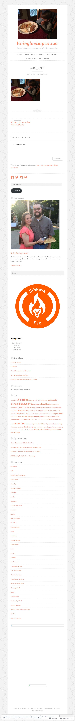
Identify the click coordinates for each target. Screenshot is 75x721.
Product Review (23, 419)
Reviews (13, 557)
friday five (45, 407)
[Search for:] (37, 273)
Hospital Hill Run (22, 414)
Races (46, 58)
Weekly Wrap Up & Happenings (20, 609)
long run (55, 413)
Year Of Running (16, 618)
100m (12, 471)
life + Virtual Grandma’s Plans (19, 375)
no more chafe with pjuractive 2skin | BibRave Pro (26, 447)
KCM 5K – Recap (16, 362)
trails (55, 424)
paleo (12, 531)
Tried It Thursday (16, 575)
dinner (24, 407)
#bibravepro (32, 400)
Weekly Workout (15, 429)
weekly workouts (23, 430)
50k (41, 400)
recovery (43, 419)
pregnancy (14, 536)
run (53, 419)
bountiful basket (36, 404)
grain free (14, 510)
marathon (14, 416)
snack (35, 424)
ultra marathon (18, 427)
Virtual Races (15, 596)
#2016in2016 (14, 400)
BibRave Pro (52, 54)
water (34, 427)
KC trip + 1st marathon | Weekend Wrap (21, 122)
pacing (48, 416)
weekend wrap (59, 427)
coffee (18, 407)
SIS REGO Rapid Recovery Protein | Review (24, 379)
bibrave (14, 403)
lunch (61, 413)
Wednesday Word (16, 601)
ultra (12, 427)
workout (58, 430)
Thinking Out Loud (16, 566)
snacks (40, 424)
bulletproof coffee (54, 404)
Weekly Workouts (33, 58)
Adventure (44, 400)
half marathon (20, 410)
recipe (12, 553)
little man (50, 413)
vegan (12, 592)
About (19, 54)
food (41, 407)
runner (13, 424)
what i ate (31, 429)
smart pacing (30, 424)
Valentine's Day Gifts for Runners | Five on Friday (25, 451)
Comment (57, 158)
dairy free (13, 492)
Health (34, 410)
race (36, 419)
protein (32, 419)
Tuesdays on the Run (17, 579)
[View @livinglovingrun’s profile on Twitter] (17, 177)
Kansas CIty (32, 413)
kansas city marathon (41, 413)
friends (50, 407)
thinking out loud (48, 424)
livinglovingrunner (37, 43)
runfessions (58, 419)
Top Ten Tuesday (16, 570)
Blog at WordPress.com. (23, 708)
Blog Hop (13, 484)
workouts (13, 432)
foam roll (38, 407)
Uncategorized (15, 588)
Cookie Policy (38, 717)
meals (42, 416)
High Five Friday (15, 518)
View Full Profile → (16, 265)
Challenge (13, 407)
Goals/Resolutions (16, 505)
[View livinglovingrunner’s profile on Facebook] (12, 177)
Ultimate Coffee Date (17, 583)
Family (29, 407)
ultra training (28, 427)
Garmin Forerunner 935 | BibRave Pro (22, 443)
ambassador (53, 400)
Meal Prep (14, 523)
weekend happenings (48, 427)
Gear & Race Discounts (34, 54)
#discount (14, 466)
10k (39, 400)
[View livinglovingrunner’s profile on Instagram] (21, 177)
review (49, 419)
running (20, 423)
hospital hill (39, 410)
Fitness (34, 407)
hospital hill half (47, 410)
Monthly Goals (15, 527)
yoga (18, 432)
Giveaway (14, 501)
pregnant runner (54, 416)
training (59, 424)
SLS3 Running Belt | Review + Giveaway (23, 456)
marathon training (25, 416)
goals (12, 410)
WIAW (53, 430)
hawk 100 (29, 410)
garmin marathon (56, 407)
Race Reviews (15, 544)
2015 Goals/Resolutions (18, 475)
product (14, 419)
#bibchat (23, 399)
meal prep (36, 416)
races (39, 419)
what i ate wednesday (42, 429)
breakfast (45, 404)
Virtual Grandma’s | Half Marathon (21, 371)
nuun (45, 416)
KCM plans (14, 366)
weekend (39, 427)
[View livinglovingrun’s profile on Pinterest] (26, 177)
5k (36, 400)
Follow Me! (16, 190)
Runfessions (14, 562)
